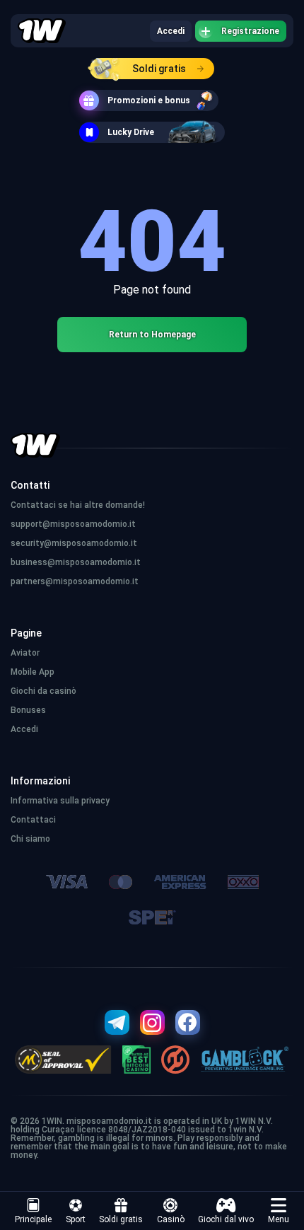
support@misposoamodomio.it (73, 524)
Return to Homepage (152, 335)
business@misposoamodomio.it (76, 562)
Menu (278, 1219)
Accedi (171, 31)
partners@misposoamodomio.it (75, 581)
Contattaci (33, 820)
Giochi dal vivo (226, 1219)
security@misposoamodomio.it (74, 543)
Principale (33, 1219)
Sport (76, 1219)
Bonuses (28, 710)
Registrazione (250, 31)
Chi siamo (30, 839)
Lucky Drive (130, 132)
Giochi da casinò (43, 691)
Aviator (25, 653)
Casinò (171, 1219)
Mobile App (32, 672)
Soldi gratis (159, 68)
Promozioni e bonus (148, 100)
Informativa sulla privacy (60, 800)
